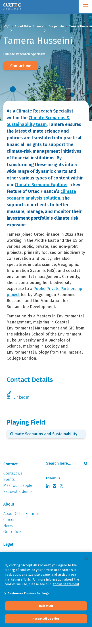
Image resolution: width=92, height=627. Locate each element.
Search (84, 463)
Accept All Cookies (46, 618)
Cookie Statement (66, 584)
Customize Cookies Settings (28, 593)
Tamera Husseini (80, 26)
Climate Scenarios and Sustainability (43, 433)
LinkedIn (21, 397)
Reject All (46, 606)
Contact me (20, 65)
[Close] (87, 558)
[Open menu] (85, 6)
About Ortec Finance (29, 26)
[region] (46, 589)
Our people (56, 26)
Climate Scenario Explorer (41, 184)
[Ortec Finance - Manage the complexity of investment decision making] (6, 28)
